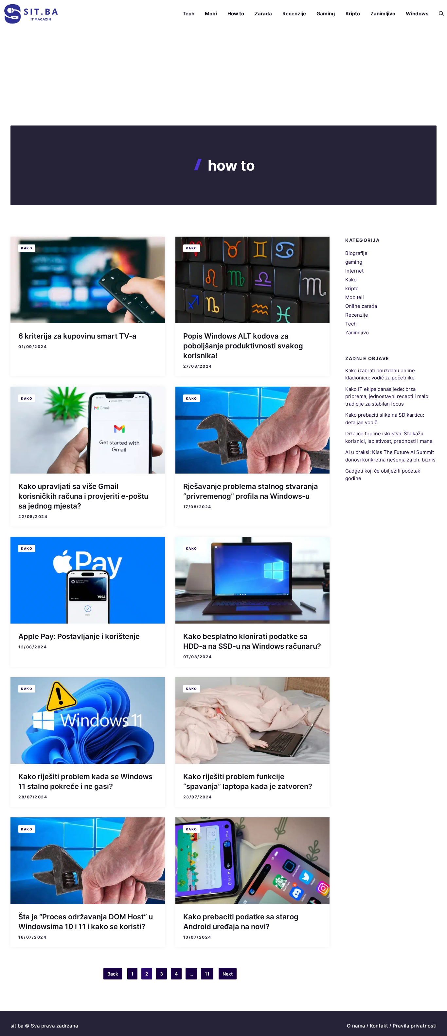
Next (228, 974)
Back (112, 974)
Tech (188, 13)
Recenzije (294, 13)
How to (235, 13)
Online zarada (361, 306)
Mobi (211, 13)
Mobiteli (354, 297)
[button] (439, 14)
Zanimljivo (382, 13)
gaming (353, 262)
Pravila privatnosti (415, 1026)
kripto (352, 288)
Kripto (353, 13)
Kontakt (379, 1026)
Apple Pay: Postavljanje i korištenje (79, 636)
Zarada (263, 13)
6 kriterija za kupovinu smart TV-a (77, 336)
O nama (356, 1026)
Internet (354, 271)
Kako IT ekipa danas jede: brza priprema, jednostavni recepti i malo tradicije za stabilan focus (386, 396)
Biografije (356, 253)
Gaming (325, 13)
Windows (417, 13)
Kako (26, 248)
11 (207, 974)
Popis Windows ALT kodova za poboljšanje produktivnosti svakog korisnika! (243, 346)
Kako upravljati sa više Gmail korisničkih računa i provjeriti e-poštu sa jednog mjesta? (83, 496)
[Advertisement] (223, 76)
